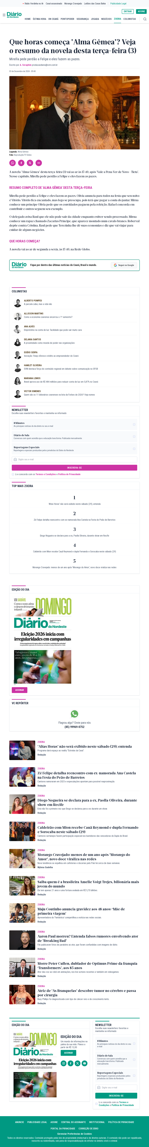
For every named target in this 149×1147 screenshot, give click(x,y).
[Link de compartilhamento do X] (30, 163)
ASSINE (141, 11)
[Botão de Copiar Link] (38, 162)
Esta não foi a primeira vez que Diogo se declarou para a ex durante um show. (72, 808)
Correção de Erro (88, 1128)
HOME (28, 19)
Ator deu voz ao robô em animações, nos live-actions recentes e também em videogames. (78, 972)
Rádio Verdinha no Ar (34, 3)
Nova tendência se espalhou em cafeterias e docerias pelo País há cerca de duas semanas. (79, 863)
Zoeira (41, 742)
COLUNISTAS (129, 19)
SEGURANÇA (83, 19)
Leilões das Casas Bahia (95, 3)
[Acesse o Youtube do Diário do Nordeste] (84, 1063)
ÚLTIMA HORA (39, 19)
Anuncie (19, 1122)
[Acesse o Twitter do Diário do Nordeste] (77, 1063)
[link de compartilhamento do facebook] (21, 163)
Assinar (19, 690)
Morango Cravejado (73, 3)
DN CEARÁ (53, 19)
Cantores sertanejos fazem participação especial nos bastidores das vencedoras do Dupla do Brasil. (83, 836)
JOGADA (95, 19)
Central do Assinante (73, 1122)
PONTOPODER (67, 19)
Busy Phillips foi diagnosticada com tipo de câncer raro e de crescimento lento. (73, 999)
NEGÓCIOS (106, 19)
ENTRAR (128, 11)
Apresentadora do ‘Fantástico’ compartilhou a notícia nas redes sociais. (70, 917)
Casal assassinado (54, 3)
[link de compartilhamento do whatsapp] (12, 163)
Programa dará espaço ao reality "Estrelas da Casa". (61, 750)
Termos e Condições (46, 474)
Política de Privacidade (69, 474)
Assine (54, 1122)
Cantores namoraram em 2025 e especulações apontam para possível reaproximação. (76, 781)
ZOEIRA (117, 18)
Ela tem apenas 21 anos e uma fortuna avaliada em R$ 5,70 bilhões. (68, 890)
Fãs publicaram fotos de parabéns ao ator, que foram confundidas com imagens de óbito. (78, 944)
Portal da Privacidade (63, 1128)
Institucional (97, 1122)
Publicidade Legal (118, 3)
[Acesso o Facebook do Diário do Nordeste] (70, 1063)
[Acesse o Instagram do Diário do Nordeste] (63, 1063)
